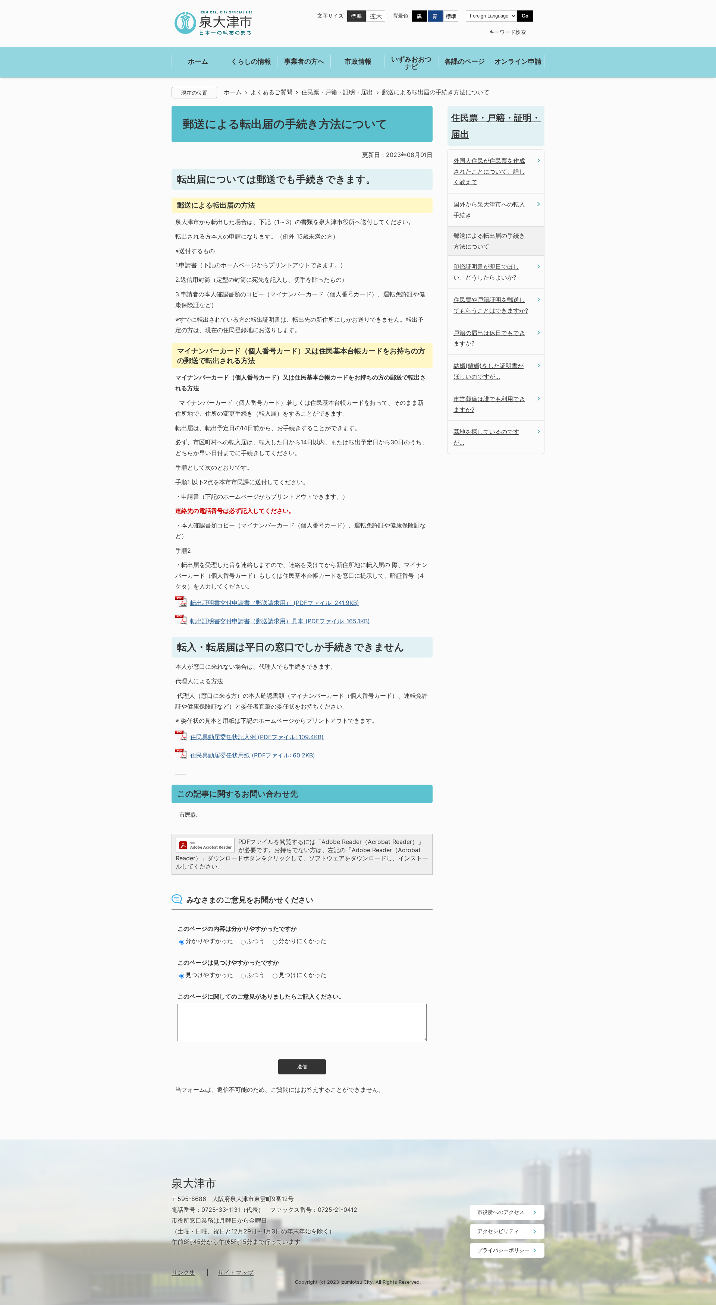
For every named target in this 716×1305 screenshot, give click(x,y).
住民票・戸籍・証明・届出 (337, 92)
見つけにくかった (302, 974)
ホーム (233, 92)
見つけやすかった (209, 974)
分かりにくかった (302, 941)
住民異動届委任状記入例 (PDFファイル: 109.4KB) (257, 737)
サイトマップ (236, 1272)
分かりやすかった (209, 941)
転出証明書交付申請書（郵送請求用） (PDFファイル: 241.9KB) (274, 602)
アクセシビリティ (498, 1231)
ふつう (256, 941)
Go (525, 16)
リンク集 (183, 1272)
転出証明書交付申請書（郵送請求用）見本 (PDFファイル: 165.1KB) (280, 621)
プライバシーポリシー (503, 1250)
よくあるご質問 (271, 92)
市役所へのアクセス (500, 1212)
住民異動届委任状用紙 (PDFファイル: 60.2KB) (252, 755)
